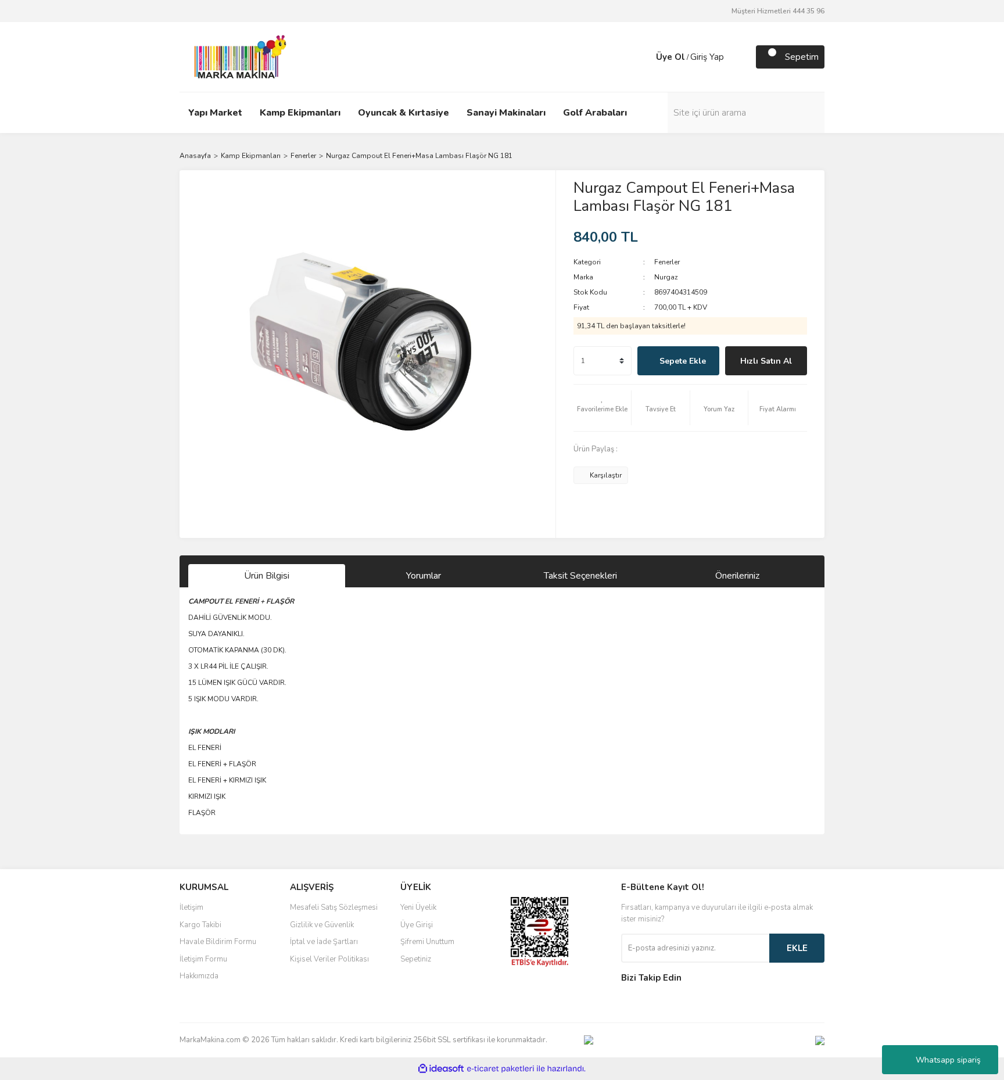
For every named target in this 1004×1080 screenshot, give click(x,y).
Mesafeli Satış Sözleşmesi (334, 907)
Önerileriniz (737, 575)
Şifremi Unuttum (427, 942)
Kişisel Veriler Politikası (329, 959)
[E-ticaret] (501, 1069)
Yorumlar (423, 575)
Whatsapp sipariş (948, 1059)
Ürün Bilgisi (266, 575)
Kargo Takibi (200, 925)
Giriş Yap (707, 57)
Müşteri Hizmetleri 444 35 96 (778, 11)
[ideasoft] (441, 1068)
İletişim (191, 907)
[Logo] (237, 56)
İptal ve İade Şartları (324, 942)
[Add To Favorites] (602, 407)
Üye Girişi (416, 925)
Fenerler (667, 262)
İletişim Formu (203, 959)
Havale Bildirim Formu (218, 942)
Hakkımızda (199, 976)
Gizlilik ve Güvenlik (322, 925)
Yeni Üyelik (418, 907)
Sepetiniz (415, 959)
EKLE (797, 948)
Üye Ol (670, 57)
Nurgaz (666, 277)
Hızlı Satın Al (766, 361)
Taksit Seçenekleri (580, 575)
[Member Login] (644, 57)
